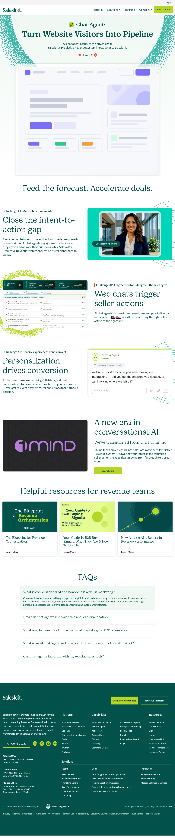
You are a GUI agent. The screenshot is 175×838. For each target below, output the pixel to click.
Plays (122, 743)
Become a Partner (157, 752)
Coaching (96, 743)
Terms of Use (68, 813)
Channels (96, 739)
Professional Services (151, 774)
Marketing (66, 795)
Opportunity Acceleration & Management (111, 787)
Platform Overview (70, 722)
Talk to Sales (163, 9)
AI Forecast (97, 730)
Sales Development (71, 787)
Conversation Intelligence (74, 735)
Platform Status (152, 813)
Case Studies (155, 726)
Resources (129, 9)
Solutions (112, 9)
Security (95, 813)
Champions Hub (156, 739)
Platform (97, 9)
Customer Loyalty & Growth (105, 791)
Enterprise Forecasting (130, 726)
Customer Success (70, 791)
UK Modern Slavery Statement (114, 813)
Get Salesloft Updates (124, 700)
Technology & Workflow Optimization (109, 774)
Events (152, 735)
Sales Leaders (68, 774)
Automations (98, 735)
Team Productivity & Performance (107, 778)
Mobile (123, 735)
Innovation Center (157, 743)
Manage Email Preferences (159, 806)
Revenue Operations (71, 778)
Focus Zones (126, 730)
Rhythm (116, 317)
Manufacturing (148, 778)
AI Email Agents (99, 726)
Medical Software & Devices (154, 782)
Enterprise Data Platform (73, 726)
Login (168, 2)
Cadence (66, 730)
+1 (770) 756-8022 (16, 743)
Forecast (66, 743)
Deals (64, 739)
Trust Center (137, 813)
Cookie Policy (82, 813)
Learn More (108, 470)
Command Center (100, 747)
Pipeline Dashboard (129, 739)
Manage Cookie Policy (135, 806)
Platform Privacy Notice (23, 813)
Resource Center (157, 722)
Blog (151, 730)
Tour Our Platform (154, 700)
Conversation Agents (130, 722)
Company (144, 9)
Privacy (7, 813)
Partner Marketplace (159, 747)
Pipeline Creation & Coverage (105, 782)
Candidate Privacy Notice (48, 813)
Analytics (66, 752)
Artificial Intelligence (101, 722)
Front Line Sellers (70, 782)
